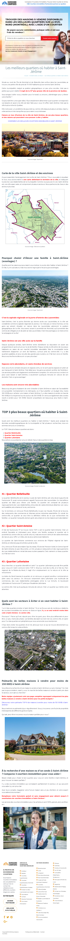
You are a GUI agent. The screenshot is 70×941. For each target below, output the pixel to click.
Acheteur (24, 871)
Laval (39, 870)
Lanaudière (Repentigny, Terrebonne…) (57, 875)
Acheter (31, 75)
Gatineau (57, 865)
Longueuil (40, 873)
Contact (24, 896)
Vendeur (24, 873)
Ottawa (57, 863)
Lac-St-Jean (58, 870)
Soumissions (25, 894)
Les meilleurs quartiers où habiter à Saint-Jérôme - (57, 75)
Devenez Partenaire (27, 899)
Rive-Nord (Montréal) (43, 875)
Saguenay (57, 884)
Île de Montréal (42, 868)
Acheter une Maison (38, 75)
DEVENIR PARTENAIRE (10, 902)
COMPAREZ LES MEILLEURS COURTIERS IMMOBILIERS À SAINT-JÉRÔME (35, 121)
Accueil (26, 75)
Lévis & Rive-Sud (42, 891)
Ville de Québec (42, 889)
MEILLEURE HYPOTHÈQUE (10, 909)
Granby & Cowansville (60, 868)
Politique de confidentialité (32, 932)
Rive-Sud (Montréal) (43, 877)
